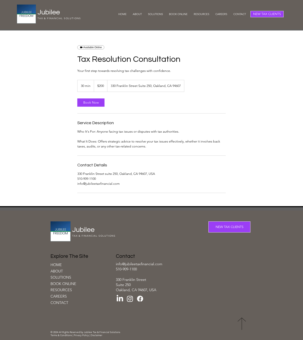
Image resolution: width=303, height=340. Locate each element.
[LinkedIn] (120, 299)
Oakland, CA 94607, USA (136, 290)
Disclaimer (97, 335)
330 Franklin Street (131, 279)
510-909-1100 (126, 269)
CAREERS (58, 296)
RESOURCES (61, 290)
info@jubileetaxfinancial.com (139, 264)
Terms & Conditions (61, 335)
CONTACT (59, 302)
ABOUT (56, 271)
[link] (91, 102)
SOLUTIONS (60, 277)
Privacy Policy (81, 335)
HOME (56, 265)
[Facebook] (140, 299)
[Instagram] (130, 299)
